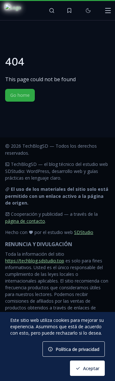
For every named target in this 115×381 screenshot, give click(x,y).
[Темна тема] (88, 10)
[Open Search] (52, 10)
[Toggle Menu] (108, 10)
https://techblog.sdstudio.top (34, 261)
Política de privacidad (77, 349)
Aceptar (91, 368)
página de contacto (25, 221)
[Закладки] (69, 10)
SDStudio (83, 232)
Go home (20, 95)
